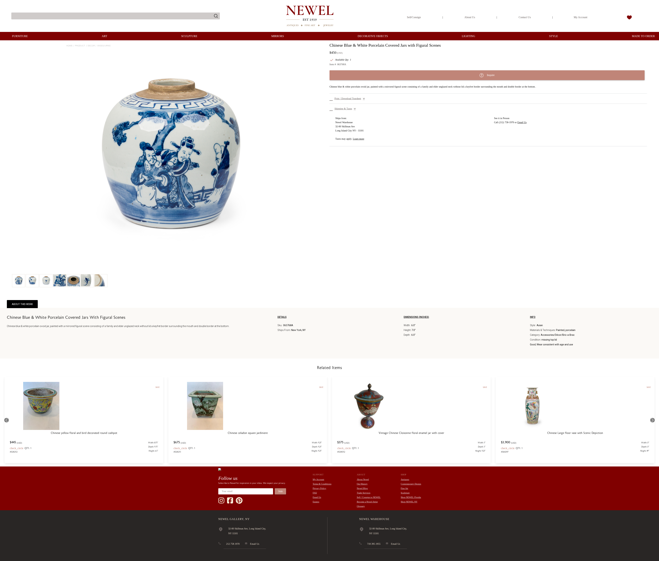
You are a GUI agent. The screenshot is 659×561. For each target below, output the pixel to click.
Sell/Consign (414, 17)
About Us (469, 17)
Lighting (468, 36)
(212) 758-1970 (506, 122)
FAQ (315, 493)
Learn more (358, 139)
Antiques (405, 479)
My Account (580, 17)
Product (80, 45)
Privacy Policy (319, 488)
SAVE (157, 387)
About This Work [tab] (22, 304)
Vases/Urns (104, 45)
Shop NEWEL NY (409, 501)
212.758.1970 (233, 544)
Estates (316, 501)
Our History (362, 484)
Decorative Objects (373, 36)
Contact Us (525, 17)
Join (280, 491)
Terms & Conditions (322, 484)
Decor (91, 45)
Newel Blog (362, 488)
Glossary (361, 506)
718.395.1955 (373, 544)
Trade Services (363, 493)
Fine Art (404, 488)
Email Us (522, 122)
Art (104, 36)
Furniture (20, 36)
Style (553, 36)
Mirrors (277, 36)
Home (69, 45)
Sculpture (189, 36)
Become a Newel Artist (367, 501)
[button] (488, 98)
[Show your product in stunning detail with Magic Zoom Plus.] (171, 153)
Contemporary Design (411, 484)
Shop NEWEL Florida (411, 497)
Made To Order (643, 36)
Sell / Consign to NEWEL (369, 497)
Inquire (490, 75)
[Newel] (219, 469)
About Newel (363, 479)
